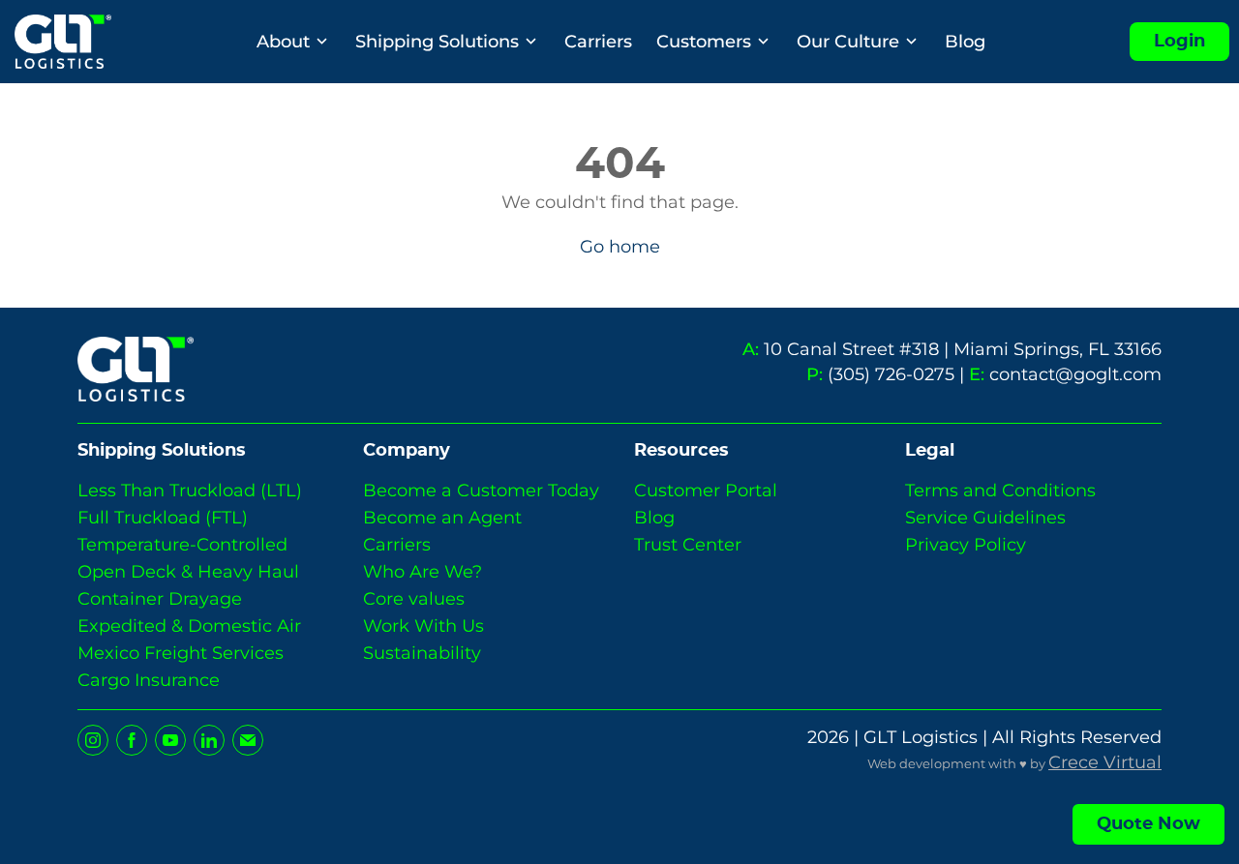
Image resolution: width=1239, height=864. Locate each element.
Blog (965, 41)
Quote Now (1148, 824)
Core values (414, 599)
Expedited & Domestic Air (189, 626)
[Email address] (247, 740)
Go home (620, 246)
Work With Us (423, 626)
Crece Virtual (1105, 762)
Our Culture (848, 41)
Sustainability (422, 653)
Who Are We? (422, 571)
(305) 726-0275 (891, 374)
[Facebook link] (131, 740)
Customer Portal (705, 490)
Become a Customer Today (481, 490)
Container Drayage (159, 599)
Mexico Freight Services (180, 653)
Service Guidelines (985, 517)
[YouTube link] (170, 740)
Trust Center (687, 544)
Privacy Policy (965, 544)
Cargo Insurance (148, 680)
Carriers (598, 41)
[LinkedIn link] (209, 740)
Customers (703, 41)
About (283, 41)
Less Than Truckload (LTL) (189, 490)
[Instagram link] (92, 740)
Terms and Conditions (1000, 490)
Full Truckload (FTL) (162, 517)
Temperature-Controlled (182, 544)
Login (1179, 41)
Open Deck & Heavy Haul (188, 571)
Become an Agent (442, 517)
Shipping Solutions (437, 41)
